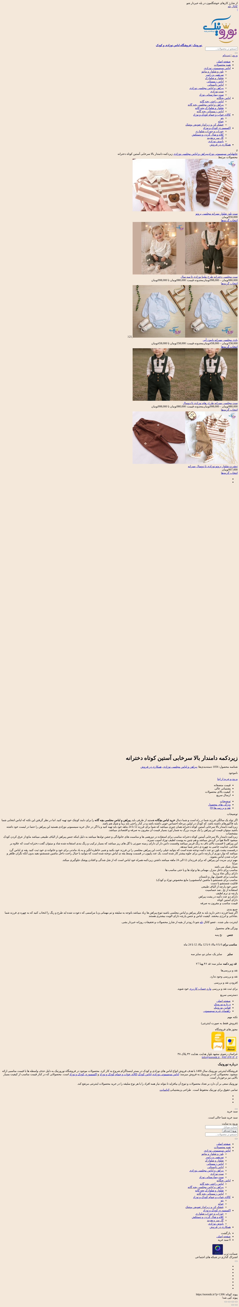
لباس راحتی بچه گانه (212, 101)
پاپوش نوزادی (216, 141)
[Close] (236, 1109)
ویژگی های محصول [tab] (219, 804)
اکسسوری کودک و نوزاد (217, 127)
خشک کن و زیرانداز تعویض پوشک (204, 124)
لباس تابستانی (215, 84)
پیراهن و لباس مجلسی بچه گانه (206, 104)
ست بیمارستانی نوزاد (211, 94)
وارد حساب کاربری (200, 988)
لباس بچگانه (224, 98)
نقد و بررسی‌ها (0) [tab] (220, 807)
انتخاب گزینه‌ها (229, 220)
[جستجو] (236, 53)
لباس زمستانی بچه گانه (210, 111)
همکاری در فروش (220, 144)
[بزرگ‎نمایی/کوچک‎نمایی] (236, 1301)
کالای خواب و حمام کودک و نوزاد (212, 114)
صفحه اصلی (223, 61)
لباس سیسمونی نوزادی (217, 68)
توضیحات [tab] (225, 801)
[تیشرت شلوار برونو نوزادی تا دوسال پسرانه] (185, 462)
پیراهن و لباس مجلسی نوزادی (206, 88)
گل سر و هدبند (215, 137)
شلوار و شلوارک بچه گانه (209, 108)
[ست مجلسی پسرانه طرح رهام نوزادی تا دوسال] (185, 399)
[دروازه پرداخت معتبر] (231, 1050)
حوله (221, 121)
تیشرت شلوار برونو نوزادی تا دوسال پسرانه (213, 466)
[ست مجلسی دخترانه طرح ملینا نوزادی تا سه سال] (185, 273)
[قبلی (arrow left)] (236, 1304)
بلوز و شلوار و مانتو (213, 71)
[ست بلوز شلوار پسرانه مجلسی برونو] (185, 210)
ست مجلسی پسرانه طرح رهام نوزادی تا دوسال (210, 403)
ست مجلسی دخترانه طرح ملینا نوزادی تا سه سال (209, 276)
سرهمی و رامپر (215, 74)
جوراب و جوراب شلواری (209, 131)
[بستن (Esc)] (225, 1301)
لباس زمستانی (215, 81)
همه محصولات (222, 64)
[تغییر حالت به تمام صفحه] (232, 1301)
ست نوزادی (217, 91)
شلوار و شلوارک (214, 78)
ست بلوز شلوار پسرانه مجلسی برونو (217, 213)
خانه (235, 153)
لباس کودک (144, 1074)
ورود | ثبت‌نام (230, 55)
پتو (222, 117)
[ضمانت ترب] (217, 1253)
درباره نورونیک (222, 1004)
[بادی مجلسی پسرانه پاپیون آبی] (185, 336)
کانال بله (233, 6)
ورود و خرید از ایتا (227, 779)
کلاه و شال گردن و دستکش (208, 134)
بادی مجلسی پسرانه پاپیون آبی (220, 339)
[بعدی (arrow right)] (232, 1304)
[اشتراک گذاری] (229, 1301)
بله (201, 922)
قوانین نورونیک (222, 1007)
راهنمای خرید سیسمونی (217, 1010)
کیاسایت (164, 1089)
